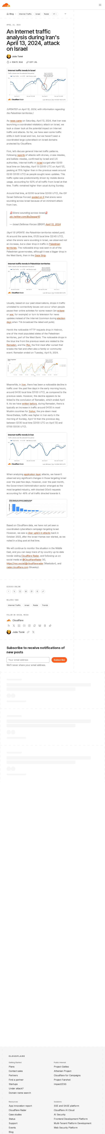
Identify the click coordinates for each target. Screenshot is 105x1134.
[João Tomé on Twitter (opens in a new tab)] (33, 632)
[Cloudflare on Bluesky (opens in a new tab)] (40, 626)
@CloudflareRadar (31, 559)
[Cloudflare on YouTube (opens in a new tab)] (24, 626)
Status (12, 1119)
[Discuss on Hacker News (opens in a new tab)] (9, 591)
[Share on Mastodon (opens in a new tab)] (32, 591)
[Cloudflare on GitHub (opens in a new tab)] (35, 626)
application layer (32, 474)
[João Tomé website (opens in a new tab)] (28, 632)
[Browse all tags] (65, 13)
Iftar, (28, 345)
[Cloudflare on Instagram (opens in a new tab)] (29, 626)
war (11, 314)
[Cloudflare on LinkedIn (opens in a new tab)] (19, 626)
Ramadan (11, 345)
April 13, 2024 (53, 224)
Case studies (15, 1114)
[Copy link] (43, 591)
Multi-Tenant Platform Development (72, 1123)
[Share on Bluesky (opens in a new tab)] (26, 591)
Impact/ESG (60, 1084)
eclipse (60, 310)
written (25, 403)
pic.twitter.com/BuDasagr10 (25, 216)
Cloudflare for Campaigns (67, 1075)
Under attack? (16, 1088)
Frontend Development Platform (71, 1119)
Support (13, 1123)
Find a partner (16, 1079)
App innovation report (20, 1105)
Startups (13, 1084)
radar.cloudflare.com (17, 567)
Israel (38, 14)
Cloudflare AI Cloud (64, 1110)
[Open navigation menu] (100, 5)
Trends (45, 605)
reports (21, 155)
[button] (37, 278)
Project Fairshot (62, 1079)
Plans (11, 1066)
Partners (13, 1075)
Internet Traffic (25, 14)
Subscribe (59, 659)
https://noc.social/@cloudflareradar (25, 563)
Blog (11, 1132)
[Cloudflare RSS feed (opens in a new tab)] (9, 626)
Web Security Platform (66, 1127)
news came (16, 120)
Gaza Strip (40, 255)
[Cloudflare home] (6, 5)
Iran (24, 384)
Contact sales (16, 1071)
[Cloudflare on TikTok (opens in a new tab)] (50, 626)
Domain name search (20, 1092)
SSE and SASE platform (66, 1105)
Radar (46, 14)
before (33, 403)
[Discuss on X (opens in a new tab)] (14, 591)
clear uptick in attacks (39, 533)
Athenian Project (62, 1071)
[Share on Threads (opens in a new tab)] (37, 591)
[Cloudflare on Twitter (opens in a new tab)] (14, 626)
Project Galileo (61, 1066)
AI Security (59, 1114)
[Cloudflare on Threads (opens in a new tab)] (45, 626)
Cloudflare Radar (30, 555)
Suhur (32, 411)
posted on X (38, 197)
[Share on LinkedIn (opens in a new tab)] (20, 591)
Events (12, 1127)
